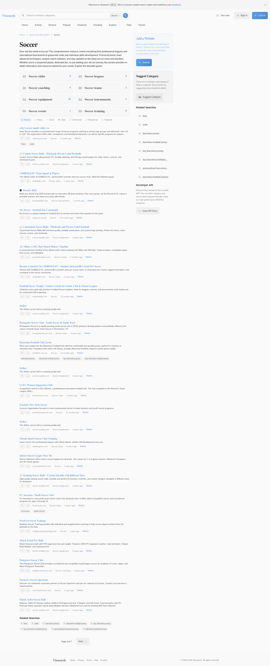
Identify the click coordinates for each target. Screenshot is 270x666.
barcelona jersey (28, 359)
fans (25, 623)
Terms (89, 660)
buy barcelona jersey (72, 359)
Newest (27, 120)
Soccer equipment (40, 99)
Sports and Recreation (39, 35)
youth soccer (39, 511)
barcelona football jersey (49, 359)
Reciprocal (93, 120)
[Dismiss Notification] (265, 4)
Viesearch (8, 15)
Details (78, 138)
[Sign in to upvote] (22, 138)
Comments (77, 120)
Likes (63, 120)
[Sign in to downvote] (28, 138)
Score (51, 120)
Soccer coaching (39, 88)
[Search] (125, 15)
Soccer (53, 138)
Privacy (81, 660)
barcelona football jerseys (96, 629)
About (72, 660)
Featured (108, 120)
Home (22, 35)
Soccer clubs (37, 76)
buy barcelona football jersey (96, 359)
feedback (176, 5)
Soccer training (95, 111)
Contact (103, 660)
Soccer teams (93, 88)
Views (39, 120)
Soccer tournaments (98, 99)
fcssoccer (25, 511)
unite (32, 144)
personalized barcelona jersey (66, 629)
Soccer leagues (94, 76)
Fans (23, 144)
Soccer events (37, 111)
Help (96, 660)
